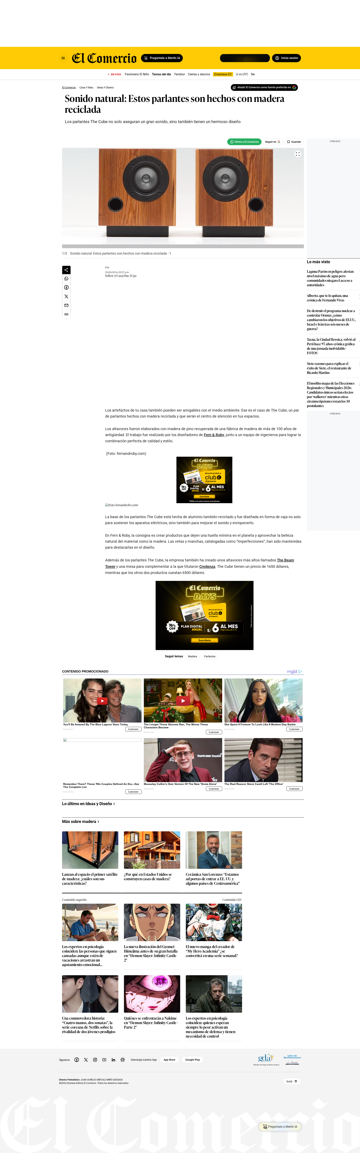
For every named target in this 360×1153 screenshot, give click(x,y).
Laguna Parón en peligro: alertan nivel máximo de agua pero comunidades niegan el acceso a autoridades (330, 278)
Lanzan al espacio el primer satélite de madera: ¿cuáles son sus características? (90, 879)
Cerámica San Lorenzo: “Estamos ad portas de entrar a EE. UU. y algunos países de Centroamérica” (213, 879)
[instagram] (95, 1059)
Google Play (192, 1059)
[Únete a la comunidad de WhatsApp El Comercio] (244, 141)
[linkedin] (113, 1059)
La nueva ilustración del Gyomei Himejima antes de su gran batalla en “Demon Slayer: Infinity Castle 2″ (151, 953)
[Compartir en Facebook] (66, 287)
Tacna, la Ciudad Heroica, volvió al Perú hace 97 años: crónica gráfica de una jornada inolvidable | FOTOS (331, 346)
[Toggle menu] (63, 58)
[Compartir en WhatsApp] (66, 278)
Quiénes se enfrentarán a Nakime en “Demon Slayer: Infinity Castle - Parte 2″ (151, 1023)
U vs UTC (242, 74)
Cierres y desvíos (199, 74)
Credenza (207, 566)
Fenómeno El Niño (137, 74)
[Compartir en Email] (66, 305)
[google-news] (122, 1059)
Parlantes (209, 656)
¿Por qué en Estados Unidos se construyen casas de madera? (148, 876)
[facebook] (76, 1059)
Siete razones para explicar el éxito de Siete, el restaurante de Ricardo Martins (329, 368)
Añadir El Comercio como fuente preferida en (264, 87)
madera (192, 656)
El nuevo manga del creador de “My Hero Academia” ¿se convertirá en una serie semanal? (212, 951)
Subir (289, 1081)
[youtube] (104, 1059)
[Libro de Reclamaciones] (292, 1060)
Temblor (179, 74)
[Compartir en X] (66, 296)
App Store (169, 1059)
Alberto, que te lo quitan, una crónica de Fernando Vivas (327, 297)
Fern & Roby (214, 435)
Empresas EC (223, 74)
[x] (86, 1059)
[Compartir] (66, 270)
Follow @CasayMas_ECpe (120, 275)
